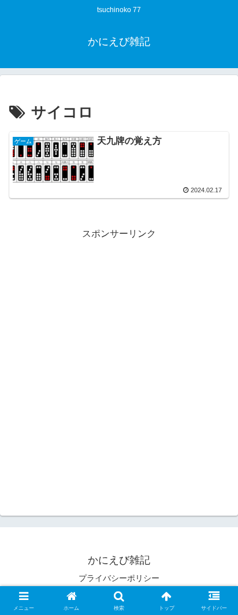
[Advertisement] (119, 361)
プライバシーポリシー (119, 578)
